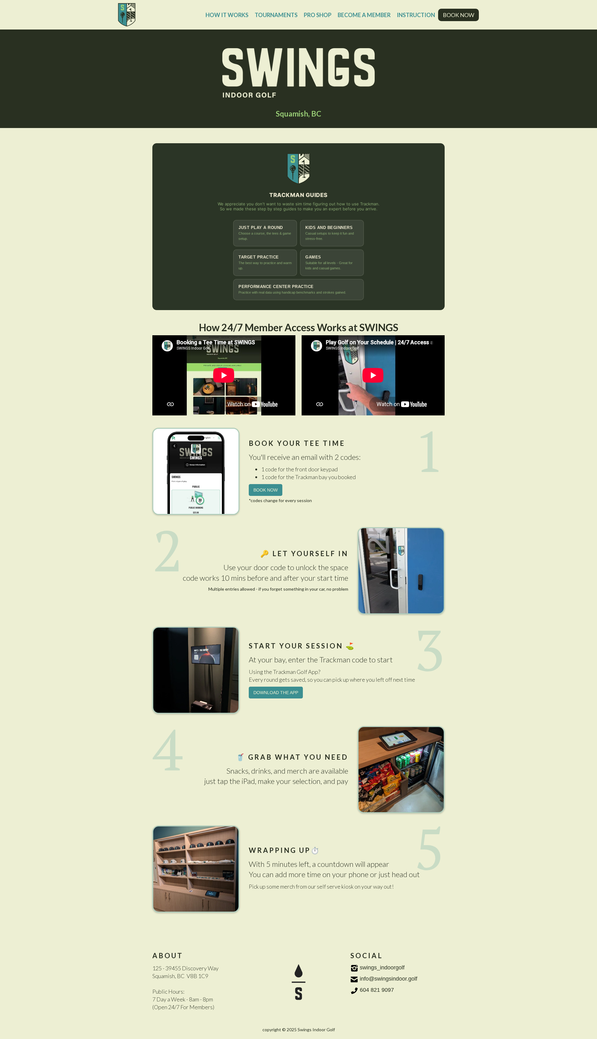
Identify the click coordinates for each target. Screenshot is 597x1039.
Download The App (275, 692)
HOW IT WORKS (227, 14)
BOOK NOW (458, 14)
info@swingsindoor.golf (388, 979)
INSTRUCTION (416, 14)
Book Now (265, 489)
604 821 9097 (377, 990)
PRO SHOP (317, 14)
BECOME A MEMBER (364, 14)
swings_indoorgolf (382, 967)
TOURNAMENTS (276, 14)
